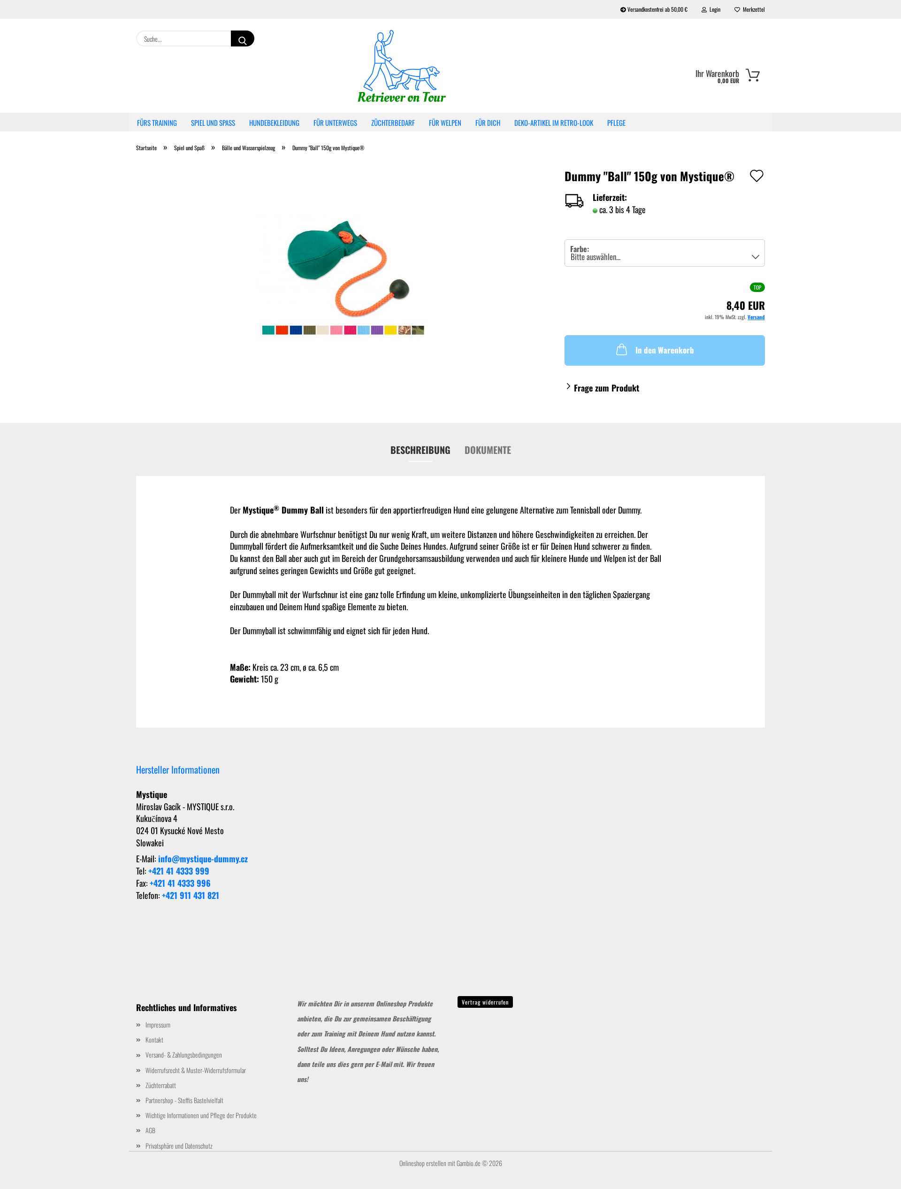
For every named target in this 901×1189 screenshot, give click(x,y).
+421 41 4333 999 (178, 871)
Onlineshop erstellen (422, 1163)
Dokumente (488, 450)
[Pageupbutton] (875, 1175)
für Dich (487, 122)
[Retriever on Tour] (402, 66)
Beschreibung (420, 450)
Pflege (616, 122)
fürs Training (157, 122)
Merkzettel (752, 9)
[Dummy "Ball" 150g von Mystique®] (343, 276)
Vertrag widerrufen (485, 1002)
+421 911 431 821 (190, 895)
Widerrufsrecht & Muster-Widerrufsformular (195, 1070)
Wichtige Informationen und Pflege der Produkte (201, 1115)
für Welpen (445, 122)
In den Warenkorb (664, 350)
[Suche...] (242, 38)
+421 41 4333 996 (180, 883)
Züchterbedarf (393, 122)
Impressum (157, 1024)
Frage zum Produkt (606, 388)
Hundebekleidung (274, 122)
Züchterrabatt (160, 1085)
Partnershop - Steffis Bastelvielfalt (184, 1100)
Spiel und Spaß (213, 122)
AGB (150, 1130)
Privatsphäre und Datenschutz (179, 1146)
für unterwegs (335, 122)
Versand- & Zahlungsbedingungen (183, 1054)
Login (713, 9)
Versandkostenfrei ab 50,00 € (656, 9)
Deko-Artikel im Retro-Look (553, 122)
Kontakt (154, 1039)
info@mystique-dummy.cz (203, 858)
